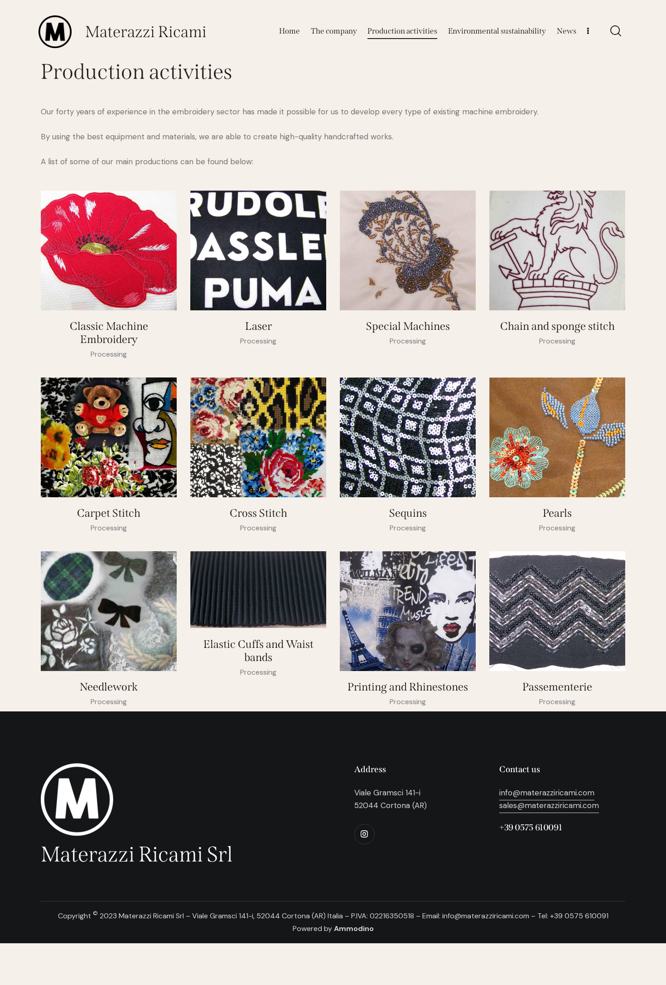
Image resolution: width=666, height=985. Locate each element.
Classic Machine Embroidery (109, 333)
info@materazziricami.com (546, 793)
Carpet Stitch (108, 513)
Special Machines (408, 326)
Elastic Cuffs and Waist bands (258, 651)
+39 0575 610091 (530, 827)
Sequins (408, 513)
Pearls (557, 513)
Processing (109, 354)
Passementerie (557, 687)
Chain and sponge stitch (557, 326)
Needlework (109, 687)
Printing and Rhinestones (407, 687)
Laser (258, 326)
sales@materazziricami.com (549, 805)
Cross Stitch (258, 513)
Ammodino (354, 928)
